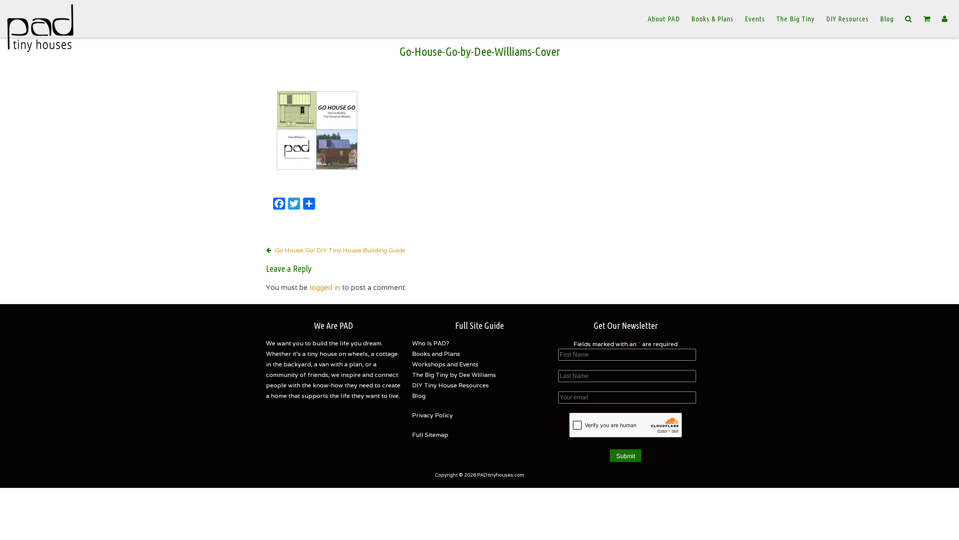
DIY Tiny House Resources (450, 385)
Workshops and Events (445, 364)
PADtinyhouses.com (500, 475)
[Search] (908, 18)
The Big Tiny (795, 19)
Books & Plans (712, 19)
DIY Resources (847, 19)
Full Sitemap (430, 435)
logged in (324, 287)
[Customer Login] (944, 18)
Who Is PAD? (430, 343)
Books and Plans (436, 354)
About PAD (664, 19)
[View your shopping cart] (927, 18)
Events (755, 19)
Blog (887, 19)
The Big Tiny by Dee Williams (454, 375)
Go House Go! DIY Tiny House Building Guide (340, 250)
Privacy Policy (432, 415)
